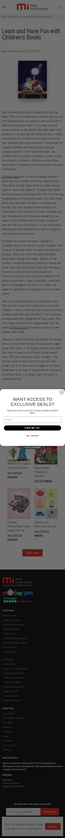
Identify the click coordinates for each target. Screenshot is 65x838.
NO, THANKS (32, 436)
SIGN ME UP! (32, 428)
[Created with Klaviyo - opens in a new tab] (32, 447)
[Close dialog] (62, 392)
